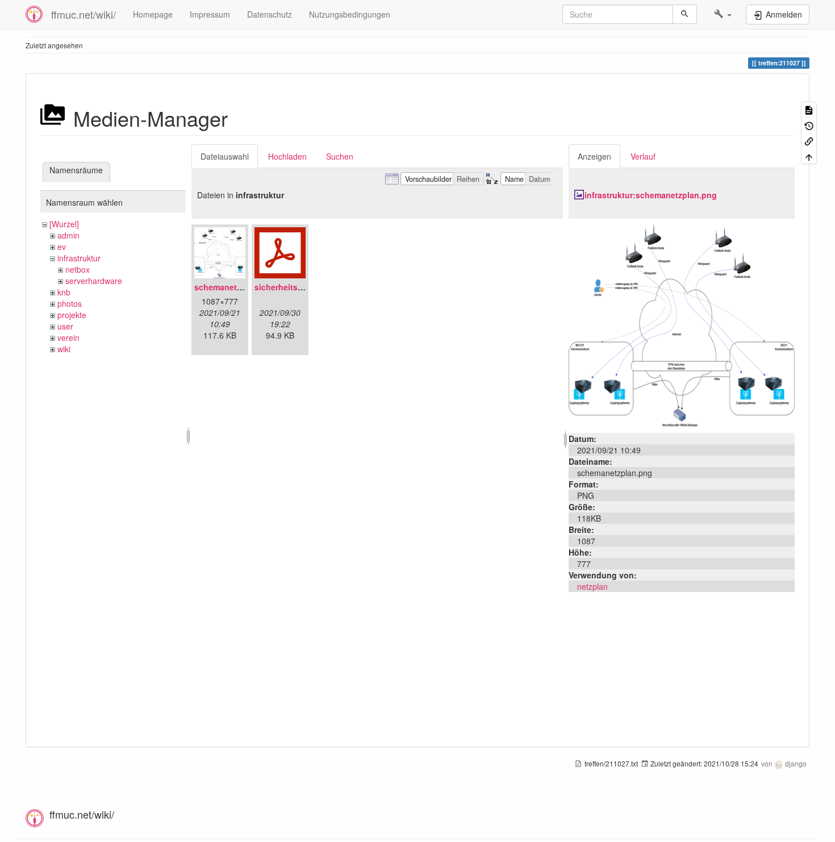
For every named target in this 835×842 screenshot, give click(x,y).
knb (63, 292)
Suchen (339, 156)
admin (68, 235)
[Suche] (685, 14)
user (65, 326)
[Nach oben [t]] (808, 156)
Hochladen (287, 156)
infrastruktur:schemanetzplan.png (650, 195)
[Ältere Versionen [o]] (808, 125)
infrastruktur (79, 258)
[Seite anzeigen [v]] (808, 109)
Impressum (210, 14)
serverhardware (93, 280)
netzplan (592, 586)
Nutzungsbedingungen (349, 14)
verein (68, 337)
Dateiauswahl (225, 156)
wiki (63, 349)
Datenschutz (269, 14)
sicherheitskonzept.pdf (299, 287)
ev (61, 246)
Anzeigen (594, 156)
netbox (77, 269)
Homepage (153, 14)
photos (69, 303)
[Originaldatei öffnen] (682, 324)
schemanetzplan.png (234, 287)
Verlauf (643, 156)
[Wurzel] (64, 224)
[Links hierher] (808, 141)
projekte (71, 314)
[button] (722, 14)
